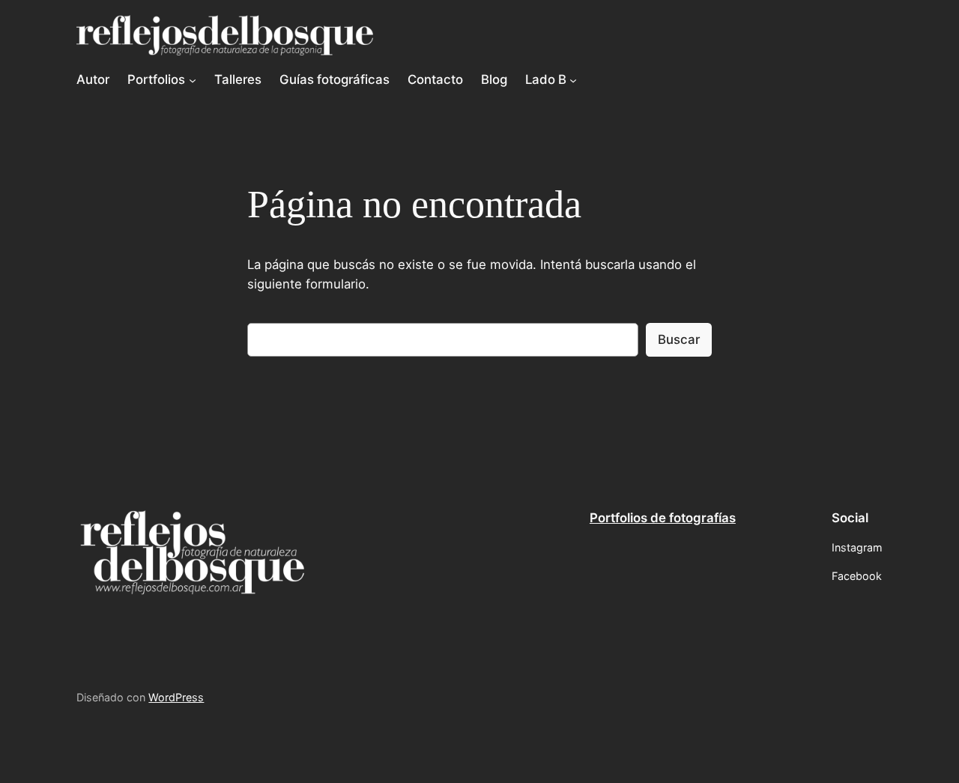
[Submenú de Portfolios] (192, 79)
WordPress (176, 697)
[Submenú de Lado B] (573, 79)
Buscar (679, 339)
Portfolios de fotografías (663, 517)
